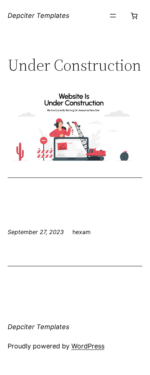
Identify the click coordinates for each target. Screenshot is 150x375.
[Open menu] (112, 15)
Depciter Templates (38, 15)
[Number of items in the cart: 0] (134, 16)
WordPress (87, 346)
